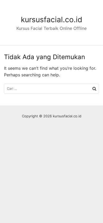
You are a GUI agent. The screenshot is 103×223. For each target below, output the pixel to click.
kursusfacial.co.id (51, 19)
